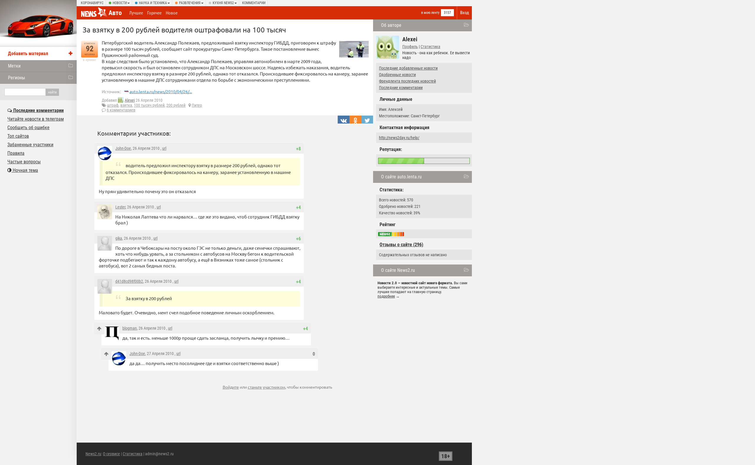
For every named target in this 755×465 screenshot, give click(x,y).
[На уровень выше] (99, 328)
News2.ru (93, 453)
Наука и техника (153, 3)
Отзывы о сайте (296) (401, 244)
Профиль (410, 46)
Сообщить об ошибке (28, 127)
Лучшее (136, 13)
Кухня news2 (223, 3)
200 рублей (176, 105)
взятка (126, 105)
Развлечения (190, 3)
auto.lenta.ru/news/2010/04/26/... (160, 91)
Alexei (130, 100)
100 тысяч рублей (149, 105)
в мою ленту (430, 13)
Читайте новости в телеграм (35, 119)
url (164, 148)
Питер (197, 105)
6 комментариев (121, 110)
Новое (172, 13)
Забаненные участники (30, 144)
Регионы (16, 77)
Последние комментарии (401, 87)
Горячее (154, 13)
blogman (129, 328)
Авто (115, 13)
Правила (15, 153)
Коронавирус (92, 3)
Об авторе (391, 25)
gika (118, 238)
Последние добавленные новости (408, 68)
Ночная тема (25, 170)
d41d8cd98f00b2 (129, 281)
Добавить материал (28, 53)
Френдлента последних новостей (407, 81)
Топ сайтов (18, 136)
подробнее (386, 296)
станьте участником (266, 387)
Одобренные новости (397, 74)
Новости (120, 3)
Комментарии (253, 3)
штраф (113, 105)
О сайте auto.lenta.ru (401, 177)
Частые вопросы (24, 162)
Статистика (430, 46)
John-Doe (123, 148)
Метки (14, 66)
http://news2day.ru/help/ (399, 137)
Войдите (231, 387)
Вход (464, 12)
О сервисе (111, 453)
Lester (120, 207)
